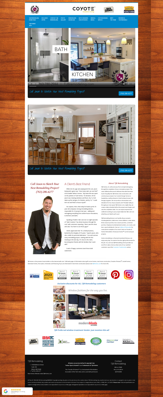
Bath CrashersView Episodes (83, 19)
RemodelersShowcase (72, 19)
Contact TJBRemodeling (54, 19)
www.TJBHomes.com (46, 373)
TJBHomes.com (97, 263)
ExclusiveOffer (45, 19)
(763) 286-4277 (126, 93)
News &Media (93, 19)
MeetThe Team (113, 19)
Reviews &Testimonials (123, 19)
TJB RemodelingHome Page (34, 19)
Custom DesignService (103, 19)
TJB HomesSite (32, 24)
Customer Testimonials (119, 247)
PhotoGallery (63, 19)
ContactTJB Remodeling (118, 362)
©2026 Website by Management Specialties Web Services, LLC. (63, 394)
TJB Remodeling (43, 380)
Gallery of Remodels (125, 227)
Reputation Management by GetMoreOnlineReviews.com (101, 394)
